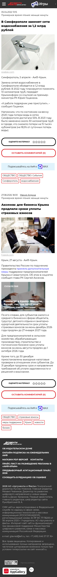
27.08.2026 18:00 (9, 195)
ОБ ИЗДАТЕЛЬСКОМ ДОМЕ (17, 448)
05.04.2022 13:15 (9, 12)
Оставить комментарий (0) (29, 153)
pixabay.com (7, 72)
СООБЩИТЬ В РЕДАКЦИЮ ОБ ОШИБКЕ (24, 477)
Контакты (36, 459)
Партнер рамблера (27, 563)
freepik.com (7, 255)
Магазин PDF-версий (15, 459)
